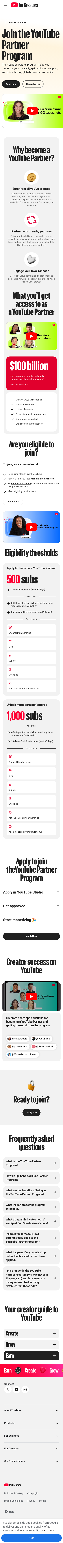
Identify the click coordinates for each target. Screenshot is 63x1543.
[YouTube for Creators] (12, 1485)
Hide (31, 1538)
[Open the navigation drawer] (5, 5)
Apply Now (31, 936)
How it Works (33, 84)
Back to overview (17, 22)
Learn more (47, 1530)
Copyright (32, 1493)
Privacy (31, 1500)
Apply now (11, 84)
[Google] (24, 5)
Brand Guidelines (13, 1500)
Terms (42, 1500)
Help (11, 1511)
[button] (32, 111)
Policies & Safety (14, 1493)
